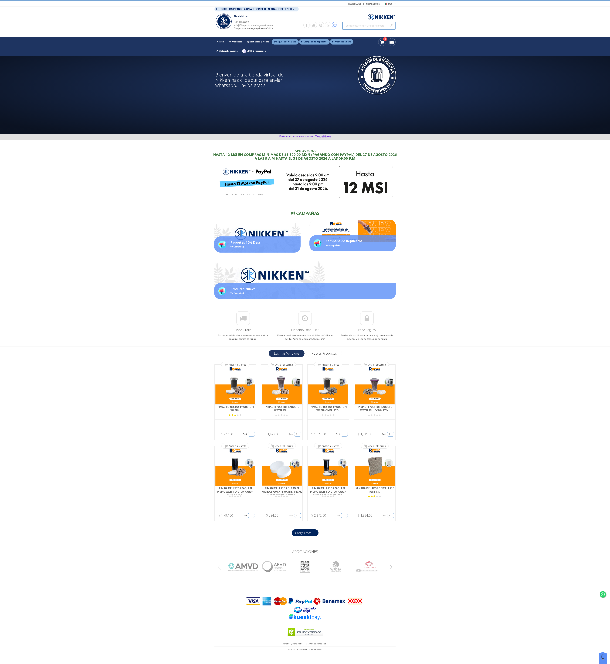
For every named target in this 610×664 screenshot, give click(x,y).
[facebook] (306, 25)
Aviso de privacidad (317, 644)
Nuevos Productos (324, 353)
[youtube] (314, 25)
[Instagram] (321, 25)
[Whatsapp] (328, 25)
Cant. (245, 434)
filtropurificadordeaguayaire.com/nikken (254, 28)
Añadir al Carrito (237, 364)
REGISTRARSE (354, 4)
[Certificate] (243, 566)
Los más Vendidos (286, 353)
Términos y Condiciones (293, 644)
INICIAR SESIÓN (373, 4)
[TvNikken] (223, 22)
